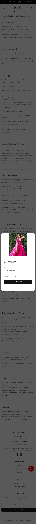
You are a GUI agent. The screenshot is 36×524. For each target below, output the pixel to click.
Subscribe (18, 282)
